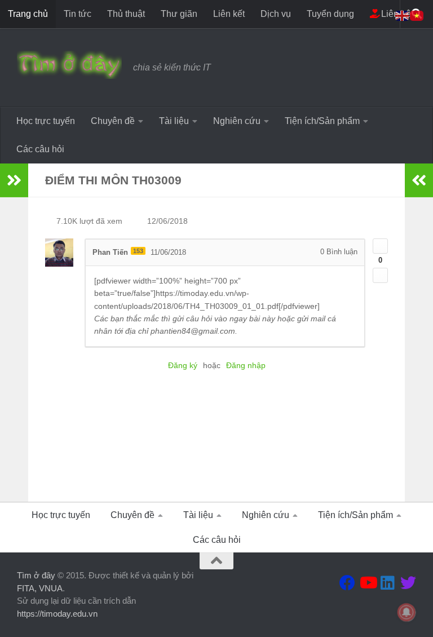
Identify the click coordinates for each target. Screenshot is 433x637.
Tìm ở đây (36, 575)
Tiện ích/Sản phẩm (322, 121)
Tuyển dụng (330, 14)
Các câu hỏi (40, 149)
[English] (402, 15)
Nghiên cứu (236, 121)
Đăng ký (182, 365)
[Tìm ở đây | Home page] (69, 65)
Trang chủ (28, 14)
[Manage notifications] (406, 612)
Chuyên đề (113, 121)
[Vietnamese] (417, 15)
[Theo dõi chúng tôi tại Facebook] (347, 583)
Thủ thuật (126, 14)
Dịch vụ (275, 14)
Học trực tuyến (45, 121)
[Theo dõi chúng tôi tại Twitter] (408, 583)
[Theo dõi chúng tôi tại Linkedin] (388, 583)
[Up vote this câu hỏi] (380, 246)
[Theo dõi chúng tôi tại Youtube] (367, 583)
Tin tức (77, 14)
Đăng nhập (246, 365)
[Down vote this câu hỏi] (380, 275)
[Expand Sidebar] (14, 180)
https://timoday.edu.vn (57, 613)
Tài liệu (174, 121)
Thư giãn (179, 14)
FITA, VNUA (40, 588)
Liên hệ (395, 14)
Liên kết (229, 14)
